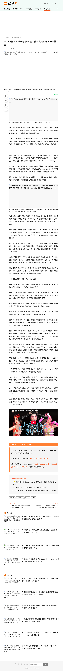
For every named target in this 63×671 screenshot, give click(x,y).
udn (5, 37)
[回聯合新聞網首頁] (5, 3)
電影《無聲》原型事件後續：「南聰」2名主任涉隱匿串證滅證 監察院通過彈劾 (40, 647)
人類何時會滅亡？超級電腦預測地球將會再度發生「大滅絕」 (34, 490)
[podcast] (50, 3)
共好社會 (47, 9)
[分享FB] (6, 96)
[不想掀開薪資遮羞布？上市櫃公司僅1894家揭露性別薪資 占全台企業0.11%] (12, 596)
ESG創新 (29, 9)
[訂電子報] (53, 3)
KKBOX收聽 (22, 467)
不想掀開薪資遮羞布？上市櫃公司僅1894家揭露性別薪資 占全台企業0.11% (40, 593)
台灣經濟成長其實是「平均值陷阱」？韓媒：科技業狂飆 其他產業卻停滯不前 (40, 560)
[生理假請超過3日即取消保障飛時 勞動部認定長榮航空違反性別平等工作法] (12, 623)
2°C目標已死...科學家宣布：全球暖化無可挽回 (29, 487)
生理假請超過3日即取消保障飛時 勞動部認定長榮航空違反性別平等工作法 (40, 620)
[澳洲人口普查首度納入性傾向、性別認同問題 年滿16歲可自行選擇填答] (12, 583)
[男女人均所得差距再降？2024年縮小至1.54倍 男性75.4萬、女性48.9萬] (12, 637)
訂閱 (46, 664)
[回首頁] (10, 3)
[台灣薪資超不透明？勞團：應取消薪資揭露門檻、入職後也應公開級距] (12, 610)
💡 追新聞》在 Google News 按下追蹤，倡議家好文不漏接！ (34, 483)
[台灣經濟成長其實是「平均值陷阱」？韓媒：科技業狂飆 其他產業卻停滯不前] (12, 563)
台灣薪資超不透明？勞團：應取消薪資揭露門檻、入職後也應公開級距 (40, 606)
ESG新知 (38, 9)
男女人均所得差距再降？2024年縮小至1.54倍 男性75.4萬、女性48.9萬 (40, 633)
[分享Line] (6, 100)
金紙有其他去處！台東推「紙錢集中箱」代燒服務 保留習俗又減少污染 (40, 546)
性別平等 (20, 497)
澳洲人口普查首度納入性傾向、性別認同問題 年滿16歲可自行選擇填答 (40, 579)
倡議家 (8, 37)
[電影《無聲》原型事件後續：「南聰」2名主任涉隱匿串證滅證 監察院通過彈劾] (12, 650)
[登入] (55, 3)
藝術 (12, 497)
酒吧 (28, 497)
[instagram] (47, 3)
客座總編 (7, 9)
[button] (58, 3)
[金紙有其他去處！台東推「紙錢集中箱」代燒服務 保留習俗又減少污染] (12, 550)
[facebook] (45, 3)
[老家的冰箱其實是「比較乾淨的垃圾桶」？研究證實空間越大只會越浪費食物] (12, 520)
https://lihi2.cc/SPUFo (39, 458)
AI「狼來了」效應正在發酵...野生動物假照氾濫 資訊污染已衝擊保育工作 (39, 531)
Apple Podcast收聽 (41, 464)
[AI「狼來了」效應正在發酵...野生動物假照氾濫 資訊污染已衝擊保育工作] (12, 534)
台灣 (34, 497)
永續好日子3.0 (18, 9)
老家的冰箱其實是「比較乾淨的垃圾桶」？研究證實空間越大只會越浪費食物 (40, 517)
